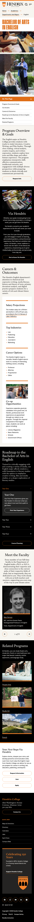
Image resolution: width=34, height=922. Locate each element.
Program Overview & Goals (10, 104)
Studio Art (6, 711)
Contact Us (17, 812)
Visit (17, 779)
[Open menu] (30, 4)
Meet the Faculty (7, 118)
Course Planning (17, 543)
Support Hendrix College (14, 871)
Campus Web (6, 841)
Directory (5, 827)
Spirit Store (5, 838)
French (4, 737)
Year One (5, 489)
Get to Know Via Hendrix (17, 257)
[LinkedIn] (21, 899)
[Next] (29, 634)
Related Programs (8, 122)
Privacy (4, 914)
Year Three (6, 527)
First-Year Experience (17, 510)
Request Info (17, 179)
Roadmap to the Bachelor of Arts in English (15, 115)
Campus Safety (19, 914)
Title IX (10, 914)
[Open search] (26, 4)
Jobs (3, 834)
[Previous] (4, 634)
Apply (17, 785)
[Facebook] (4, 899)
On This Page (30, 99)
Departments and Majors (10, 14)
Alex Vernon (8, 617)
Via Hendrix (6, 108)
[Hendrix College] (12, 4)
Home (4, 11)
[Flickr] (26, 899)
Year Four (5, 534)
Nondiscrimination (8, 918)
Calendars (5, 831)
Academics (14, 11)
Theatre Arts (6, 685)
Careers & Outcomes (8, 111)
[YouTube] (15, 899)
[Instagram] (10, 899)
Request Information (17, 773)
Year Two (5, 520)
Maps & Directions (8, 823)
